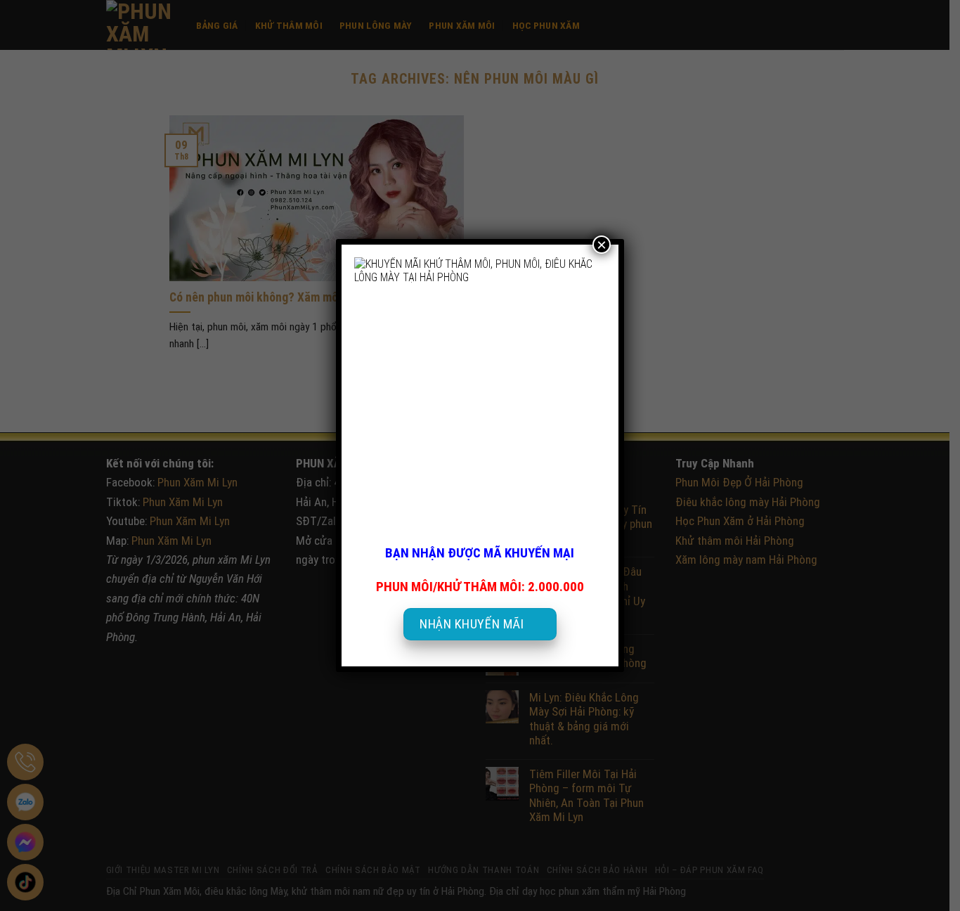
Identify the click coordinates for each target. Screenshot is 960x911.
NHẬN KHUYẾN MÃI (472, 623)
